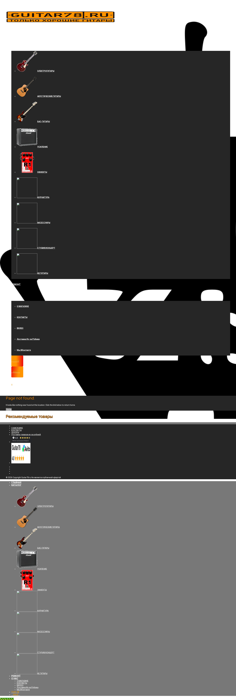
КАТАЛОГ (16, 45)
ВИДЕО (20, 328)
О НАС (14, 295)
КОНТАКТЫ (22, 317)
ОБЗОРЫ (15, 432)
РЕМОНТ (16, 284)
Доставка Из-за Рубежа (28, 339)
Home (9, 409)
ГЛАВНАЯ (16, 34)
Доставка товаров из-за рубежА (26, 434)
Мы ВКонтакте (24, 350)
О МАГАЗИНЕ (23, 306)
